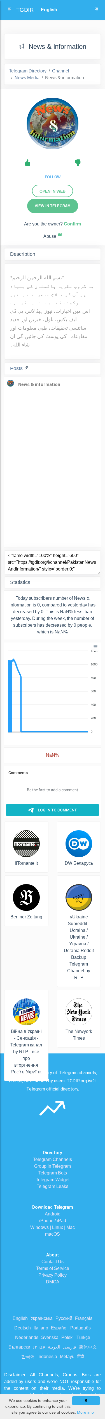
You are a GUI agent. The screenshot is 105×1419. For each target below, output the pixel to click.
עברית (39, 1347)
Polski (67, 1337)
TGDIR (25, 10)
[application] (52, 691)
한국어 (28, 1356)
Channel (60, 71)
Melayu (67, 1356)
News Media (27, 77)
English (20, 1318)
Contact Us (52, 1261)
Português (80, 1328)
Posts (17, 368)
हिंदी (80, 1356)
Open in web (52, 191)
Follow (52, 177)
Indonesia (47, 1356)
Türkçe (83, 1337)
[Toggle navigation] (96, 9)
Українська (42, 1318)
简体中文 (88, 1347)
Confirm (72, 224)
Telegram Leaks (52, 1186)
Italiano (41, 1328)
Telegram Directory (27, 71)
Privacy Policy (52, 1275)
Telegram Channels (52, 1159)
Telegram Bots (52, 1173)
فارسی (69, 1347)
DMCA (52, 1281)
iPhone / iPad (52, 1220)
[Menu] (95, 646)
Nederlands (26, 1337)
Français (83, 1318)
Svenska (50, 1337)
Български (19, 1347)
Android (52, 1214)
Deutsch (22, 1328)
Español (59, 1328)
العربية (54, 1347)
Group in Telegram (52, 1166)
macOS (52, 1234)
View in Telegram (53, 206)
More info (85, 1412)
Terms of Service (52, 1268)
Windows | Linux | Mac (52, 1227)
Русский (63, 1318)
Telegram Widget (52, 1179)
